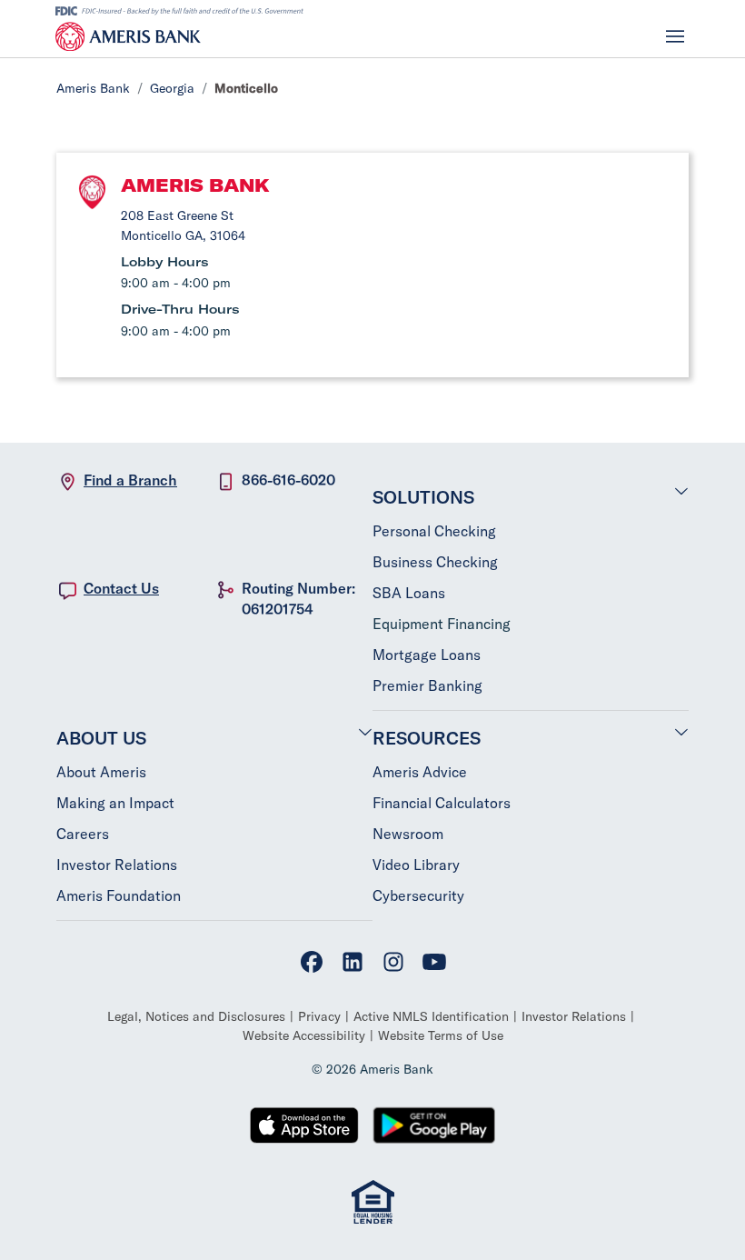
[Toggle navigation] (675, 36)
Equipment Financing (441, 624)
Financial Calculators (441, 803)
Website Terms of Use (440, 1035)
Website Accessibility (304, 1035)
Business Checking (435, 562)
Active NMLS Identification (431, 1016)
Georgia (172, 88)
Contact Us (121, 588)
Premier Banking (427, 685)
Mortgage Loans (426, 654)
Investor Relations (116, 864)
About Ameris (101, 772)
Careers (82, 834)
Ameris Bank (93, 88)
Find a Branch (130, 480)
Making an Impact (115, 803)
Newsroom (407, 834)
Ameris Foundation (118, 895)
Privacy (319, 1016)
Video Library (416, 864)
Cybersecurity (418, 895)
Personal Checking (434, 531)
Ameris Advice (419, 772)
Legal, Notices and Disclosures (196, 1016)
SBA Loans (408, 593)
